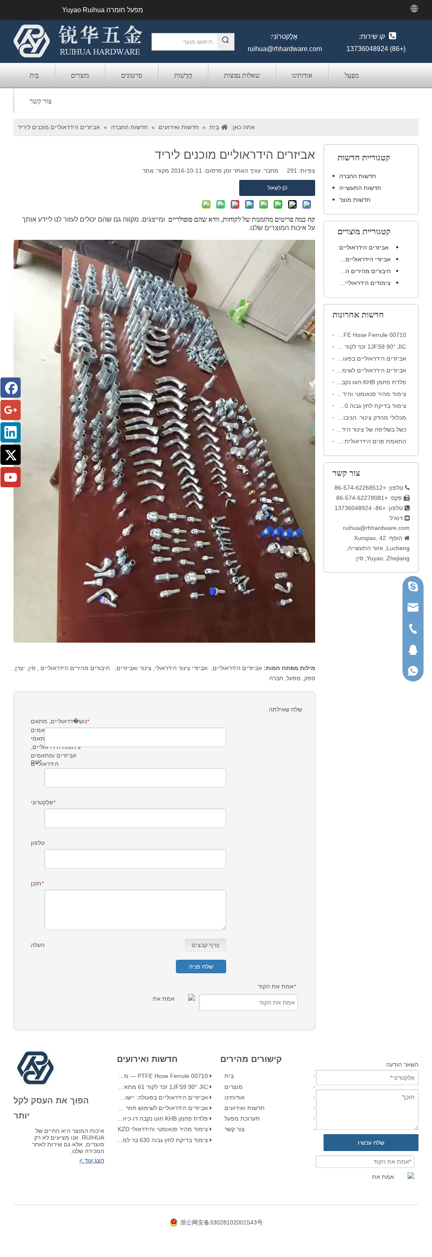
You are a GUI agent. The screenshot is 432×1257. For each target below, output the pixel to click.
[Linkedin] (10, 432)
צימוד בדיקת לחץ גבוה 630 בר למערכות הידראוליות (371, 405)
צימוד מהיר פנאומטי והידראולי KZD (371, 394)
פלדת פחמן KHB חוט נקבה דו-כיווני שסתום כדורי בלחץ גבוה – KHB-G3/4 (371, 382)
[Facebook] (10, 387)
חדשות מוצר (354, 199)
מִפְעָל (352, 75)
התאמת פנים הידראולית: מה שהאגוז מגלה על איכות (371, 441)
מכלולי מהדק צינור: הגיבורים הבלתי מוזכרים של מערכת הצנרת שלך (371, 417)
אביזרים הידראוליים (237, 668)
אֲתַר (148, 170)
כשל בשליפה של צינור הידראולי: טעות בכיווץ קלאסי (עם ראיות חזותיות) (371, 429)
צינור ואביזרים (133, 668)
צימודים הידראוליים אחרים (361, 283)
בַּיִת (34, 75)
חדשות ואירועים (244, 1108)
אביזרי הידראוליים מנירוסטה (361, 259)
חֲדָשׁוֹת (183, 75)
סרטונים (131, 75)
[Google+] (10, 410)
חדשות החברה (357, 176)
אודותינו (302, 75)
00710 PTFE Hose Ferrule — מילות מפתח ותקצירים (371, 334)
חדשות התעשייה (360, 188)
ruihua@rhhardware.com (285, 48)
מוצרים (80, 75)
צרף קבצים (205, 945)
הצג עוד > (91, 1160)
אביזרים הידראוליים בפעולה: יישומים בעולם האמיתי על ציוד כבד (371, 358)
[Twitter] (10, 455)
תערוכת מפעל (242, 1118)
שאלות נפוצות (242, 75)
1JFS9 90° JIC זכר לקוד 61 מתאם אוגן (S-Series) (371, 346)
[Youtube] (10, 477)
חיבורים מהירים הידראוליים (74, 668)
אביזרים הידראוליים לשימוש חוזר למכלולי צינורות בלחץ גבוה (371, 370)
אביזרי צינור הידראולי (181, 668)
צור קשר (40, 101)
